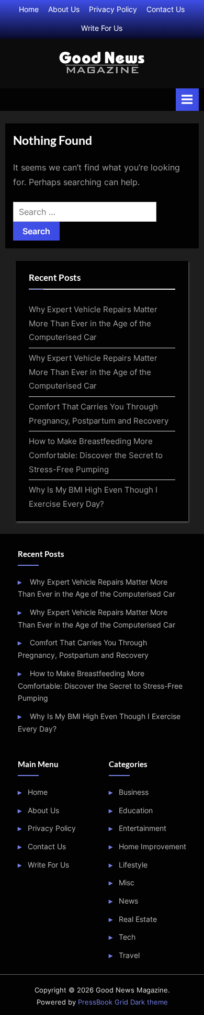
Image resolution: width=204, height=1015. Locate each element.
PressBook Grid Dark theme (123, 1002)
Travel (129, 955)
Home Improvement (152, 846)
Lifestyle (133, 865)
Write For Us (101, 28)
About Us (64, 9)
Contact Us (165, 9)
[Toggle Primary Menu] (187, 99)
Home (29, 9)
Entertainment (142, 828)
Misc (126, 883)
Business (134, 792)
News (128, 901)
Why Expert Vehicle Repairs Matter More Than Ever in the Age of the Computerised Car (93, 323)
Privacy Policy (113, 9)
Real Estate (138, 919)
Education (136, 810)
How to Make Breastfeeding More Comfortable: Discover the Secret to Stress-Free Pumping (96, 455)
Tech (127, 937)
